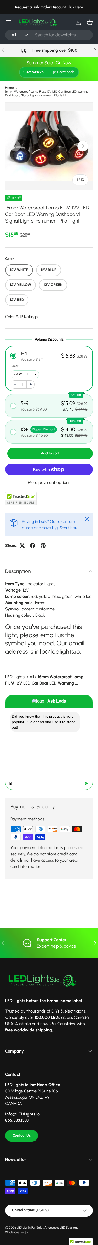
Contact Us (22, 1135)
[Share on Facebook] (32, 545)
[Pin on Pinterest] (43, 545)
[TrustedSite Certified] (21, 498)
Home (9, 88)
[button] (89, 22)
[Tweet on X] (22, 545)
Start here (69, 527)
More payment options (49, 482)
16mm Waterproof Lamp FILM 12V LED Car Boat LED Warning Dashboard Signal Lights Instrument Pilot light (46, 93)
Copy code (66, 72)
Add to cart (50, 453)
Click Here (75, 7)
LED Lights (15, 676)
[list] (49, 146)
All (32, 676)
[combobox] (49, 35)
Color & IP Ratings (21, 316)
